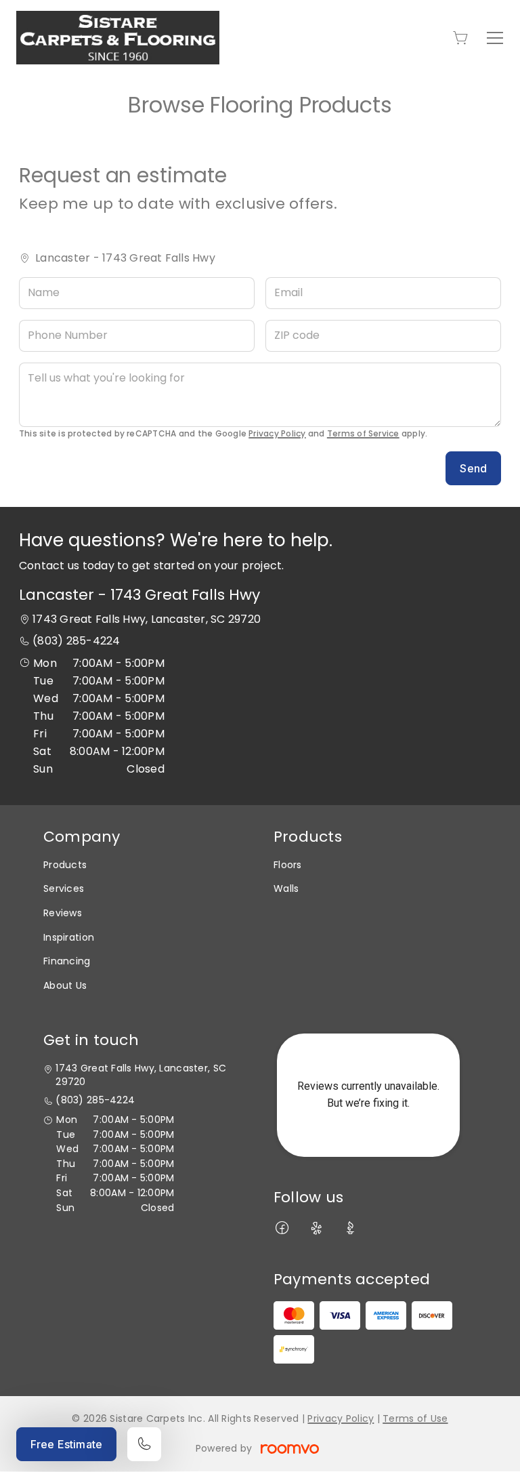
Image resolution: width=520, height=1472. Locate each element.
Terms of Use (415, 1418)
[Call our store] (144, 1444)
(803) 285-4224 (76, 641)
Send (473, 468)
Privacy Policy (276, 433)
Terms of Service (363, 433)
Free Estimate (66, 1444)
